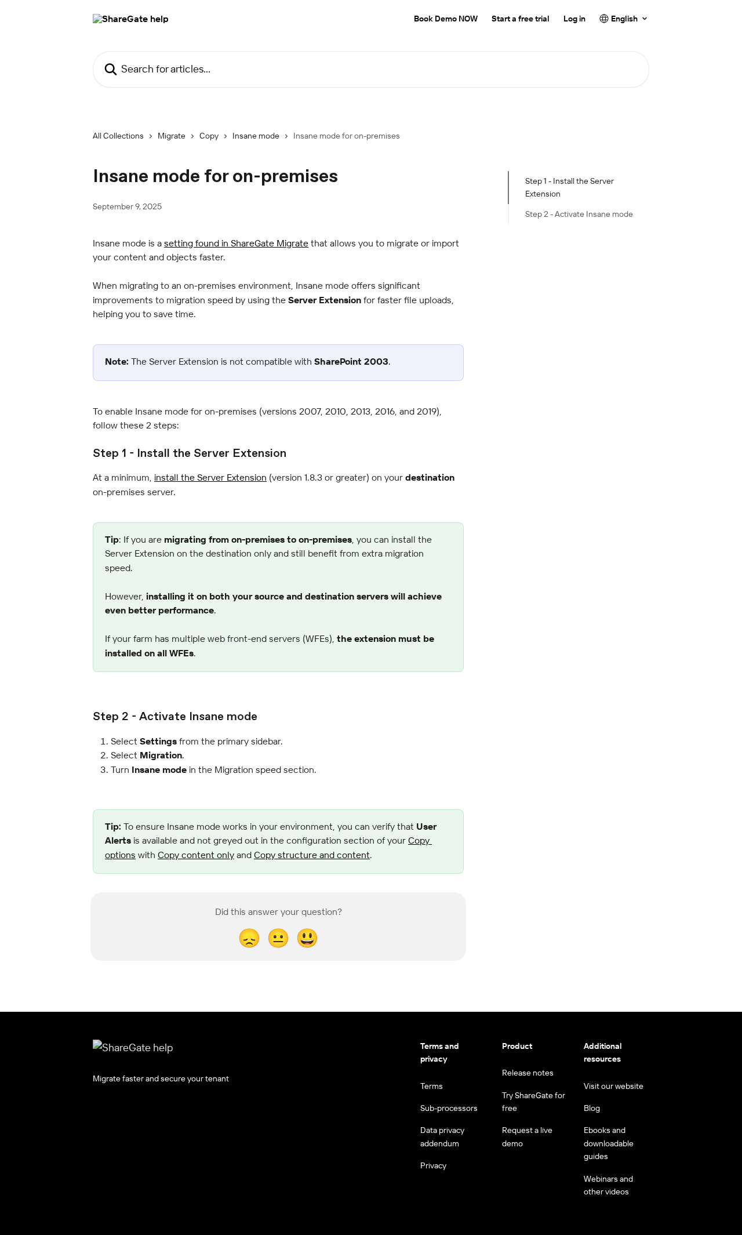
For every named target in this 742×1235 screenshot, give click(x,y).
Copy (209, 135)
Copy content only (196, 854)
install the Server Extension (210, 477)
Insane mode (255, 135)
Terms (431, 1086)
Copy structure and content (312, 854)
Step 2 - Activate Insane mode (579, 214)
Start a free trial (521, 18)
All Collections (118, 135)
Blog (592, 1108)
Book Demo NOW (446, 18)
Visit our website (613, 1086)
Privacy (433, 1165)
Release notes (528, 1072)
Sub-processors (449, 1108)
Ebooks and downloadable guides (609, 1143)
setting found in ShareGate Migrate (236, 243)
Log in (574, 18)
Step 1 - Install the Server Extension (569, 187)
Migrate (172, 135)
